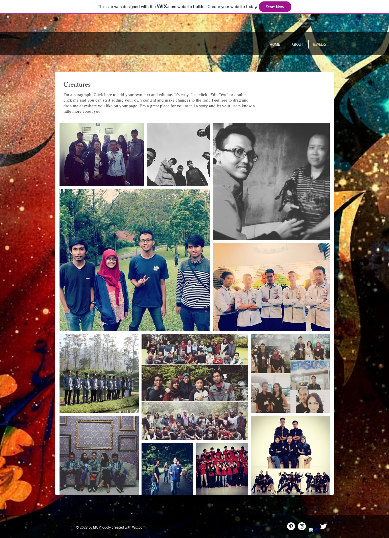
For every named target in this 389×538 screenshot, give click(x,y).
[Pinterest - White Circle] (291, 526)
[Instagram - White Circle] (302, 526)
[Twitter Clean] (323, 526)
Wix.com (139, 527)
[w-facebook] (313, 532)
